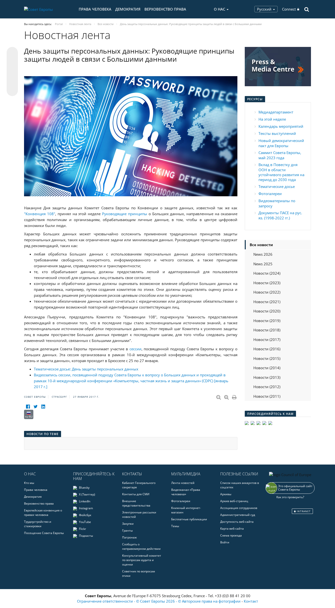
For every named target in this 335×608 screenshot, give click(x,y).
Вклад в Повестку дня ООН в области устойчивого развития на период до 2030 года (281, 172)
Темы (175, 526)
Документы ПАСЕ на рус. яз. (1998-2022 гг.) (280, 215)
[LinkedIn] (43, 406)
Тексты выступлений (277, 133)
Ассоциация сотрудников (238, 508)
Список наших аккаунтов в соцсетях (239, 485)
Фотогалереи (270, 193)
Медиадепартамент (275, 112)
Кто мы (29, 483)
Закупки (128, 524)
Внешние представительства (136, 503)
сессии (135, 348)
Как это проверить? (290, 497)
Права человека (95, 9)
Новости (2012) (266, 386)
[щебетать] (35, 406)
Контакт (251, 601)
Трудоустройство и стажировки (37, 524)
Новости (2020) (266, 311)
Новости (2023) (266, 282)
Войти (224, 542)
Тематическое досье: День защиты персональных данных (86, 369)
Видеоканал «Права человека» (185, 492)
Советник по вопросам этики (138, 573)
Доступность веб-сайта (237, 522)
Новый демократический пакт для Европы (281, 143)
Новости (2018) (266, 329)
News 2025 (262, 263)
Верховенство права (165, 9)
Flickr (82, 529)
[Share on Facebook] (12, 71)
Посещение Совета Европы (44, 533)
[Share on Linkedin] (12, 81)
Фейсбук (84, 515)
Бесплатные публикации (189, 519)
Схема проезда (231, 535)
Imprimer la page (234, 396)
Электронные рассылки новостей (139, 514)
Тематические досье (276, 186)
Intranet (303, 511)
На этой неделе (272, 119)
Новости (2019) (266, 320)
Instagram (85, 508)
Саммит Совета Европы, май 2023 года (279, 155)
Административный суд (237, 515)
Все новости (261, 244)
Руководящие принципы (124, 213)
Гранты (127, 530)
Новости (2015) (266, 358)
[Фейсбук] (28, 406)
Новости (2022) (266, 292)
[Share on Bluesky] (12, 53)
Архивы (225, 494)
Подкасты (85, 536)
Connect (289, 9)
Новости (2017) (266, 339)
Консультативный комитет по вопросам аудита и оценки (141, 559)
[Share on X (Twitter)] (12, 62)
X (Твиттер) (86, 494)
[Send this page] (12, 90)
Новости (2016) (266, 348)
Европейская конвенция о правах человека (43, 512)
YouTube (84, 522)
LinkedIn (84, 501)
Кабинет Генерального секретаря (138, 485)
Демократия (128, 9)
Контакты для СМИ (135, 494)
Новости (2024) (266, 273)
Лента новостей (182, 483)
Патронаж (129, 537)
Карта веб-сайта (232, 528)
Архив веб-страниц (234, 501)
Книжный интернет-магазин (186, 510)
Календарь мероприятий (280, 126)
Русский (264, 9)
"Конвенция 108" (39, 213)
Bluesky (84, 487)
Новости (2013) (266, 377)
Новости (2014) (266, 367)
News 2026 (262, 254)
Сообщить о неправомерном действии (141, 546)
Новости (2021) (266, 301)
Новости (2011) (266, 396)
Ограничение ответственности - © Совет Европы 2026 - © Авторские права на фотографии (159, 601)
